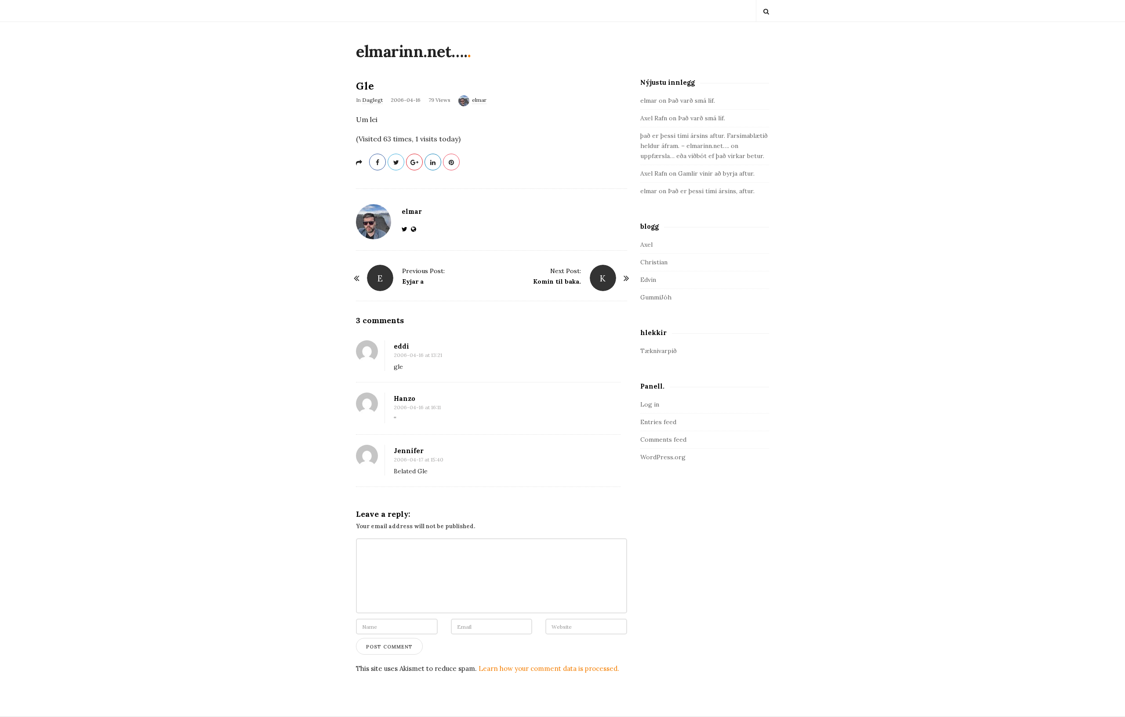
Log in (649, 404)
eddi (401, 346)
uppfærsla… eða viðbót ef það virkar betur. (702, 156)
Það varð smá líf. (691, 100)
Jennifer (409, 451)
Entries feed (658, 422)
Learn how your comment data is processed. (549, 668)
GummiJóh (655, 297)
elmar (479, 100)
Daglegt (372, 100)
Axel (646, 245)
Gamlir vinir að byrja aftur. (716, 173)
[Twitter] (406, 229)
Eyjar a (413, 281)
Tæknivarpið (658, 351)
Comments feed (663, 439)
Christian (654, 262)
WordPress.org (663, 457)
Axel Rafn (653, 118)
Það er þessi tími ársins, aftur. (711, 191)
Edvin (648, 280)
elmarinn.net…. (411, 51)
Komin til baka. (557, 281)
